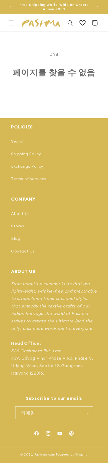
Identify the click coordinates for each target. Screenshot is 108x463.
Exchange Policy (27, 166)
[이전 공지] (10, 7)
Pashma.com (44, 454)
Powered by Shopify (72, 454)
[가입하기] (87, 412)
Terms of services (28, 178)
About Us (20, 213)
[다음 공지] (98, 7)
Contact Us (23, 251)
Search (18, 141)
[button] (11, 23)
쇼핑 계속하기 (54, 92)
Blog (15, 238)
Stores (17, 225)
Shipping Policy (26, 153)
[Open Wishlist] (82, 23)
